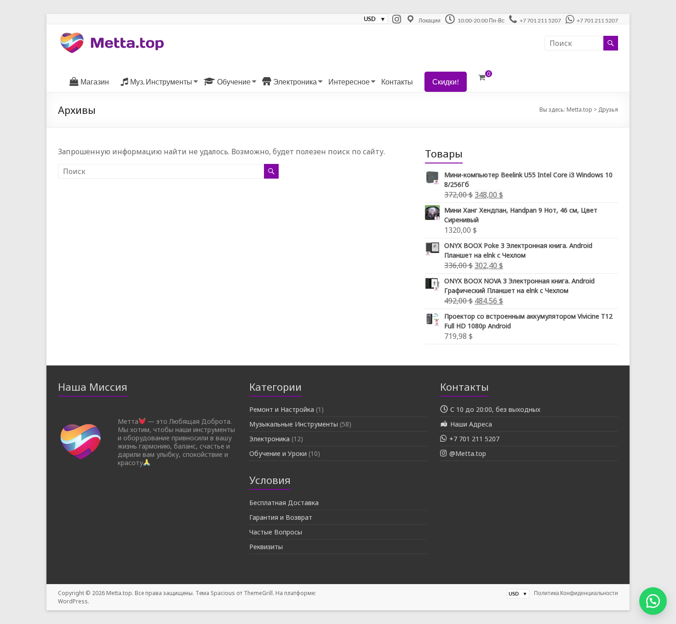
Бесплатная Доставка (284, 502)
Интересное (349, 81)
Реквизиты (266, 546)
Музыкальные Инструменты (293, 424)
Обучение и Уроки (278, 453)
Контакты (397, 81)
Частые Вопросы (275, 532)
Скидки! (445, 81)
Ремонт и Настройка (281, 409)
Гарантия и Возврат (280, 517)
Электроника (269, 438)
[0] (481, 77)
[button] (653, 601)
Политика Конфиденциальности (576, 593)
